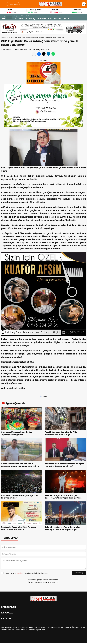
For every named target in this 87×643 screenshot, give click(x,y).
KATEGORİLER (8, 607)
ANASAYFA (4, 37)
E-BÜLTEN (6, 618)
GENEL (11, 37)
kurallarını (20, 573)
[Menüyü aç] (3, 4)
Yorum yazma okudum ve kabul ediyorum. (26, 573)
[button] (7, 17)
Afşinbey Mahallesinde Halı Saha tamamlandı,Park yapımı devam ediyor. (47, 18)
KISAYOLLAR (7, 613)
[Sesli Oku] (34, 54)
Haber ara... (13, 4)
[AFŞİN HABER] (50, 4)
